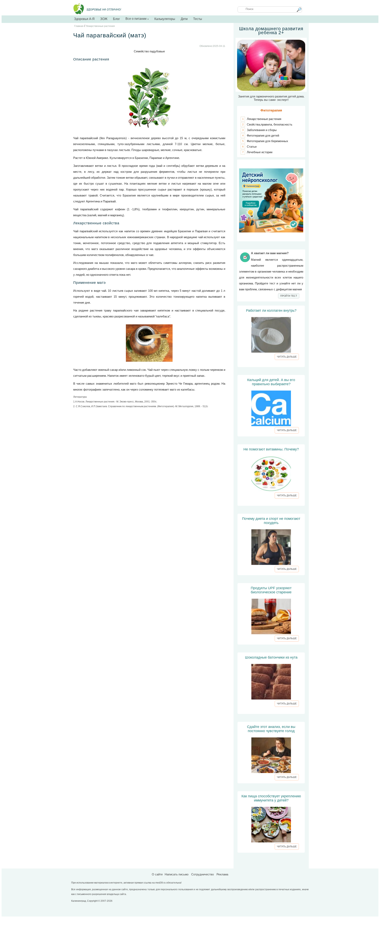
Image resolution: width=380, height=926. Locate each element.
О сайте (157, 874)
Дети (184, 19)
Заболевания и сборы (262, 130)
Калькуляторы (164, 19)
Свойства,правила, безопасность (269, 124)
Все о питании (137, 18)
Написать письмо (176, 874)
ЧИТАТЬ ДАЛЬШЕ (287, 356)
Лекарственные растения (264, 119)
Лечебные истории (259, 152)
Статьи (251, 146)
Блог (116, 19)
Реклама (222, 874)
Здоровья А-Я (84, 19)
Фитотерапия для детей (263, 135)
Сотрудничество (202, 874)
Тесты (197, 19)
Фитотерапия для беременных (267, 141)
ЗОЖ (103, 19)
